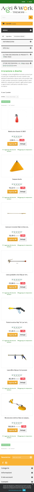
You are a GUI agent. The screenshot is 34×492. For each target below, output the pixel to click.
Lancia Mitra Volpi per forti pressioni (17, 370)
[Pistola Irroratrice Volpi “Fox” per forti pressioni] (17, 309)
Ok (24, 490)
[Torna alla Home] (3, 36)
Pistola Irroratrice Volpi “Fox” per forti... (17, 322)
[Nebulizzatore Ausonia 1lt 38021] (17, 118)
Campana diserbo (17, 179)
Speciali (6, 48)
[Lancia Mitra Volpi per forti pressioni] (17, 357)
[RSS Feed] (7, 57)
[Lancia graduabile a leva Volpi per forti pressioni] (17, 261)
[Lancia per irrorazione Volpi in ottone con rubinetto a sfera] (17, 213)
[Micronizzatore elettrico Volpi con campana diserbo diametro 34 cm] (17, 404)
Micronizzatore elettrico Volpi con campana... (17, 418)
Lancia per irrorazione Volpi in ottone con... (17, 227)
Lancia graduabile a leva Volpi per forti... (17, 275)
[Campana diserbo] (17, 166)
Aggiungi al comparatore (25, 149)
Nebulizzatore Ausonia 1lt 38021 (17, 131)
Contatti (23, 1)
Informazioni (8, 42)
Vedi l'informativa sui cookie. (15, 490)
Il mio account (7, 477)
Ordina (3, 96)
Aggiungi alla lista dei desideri (10, 150)
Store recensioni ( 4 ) (11, 63)
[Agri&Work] (17, 9)
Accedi (30, 1)
